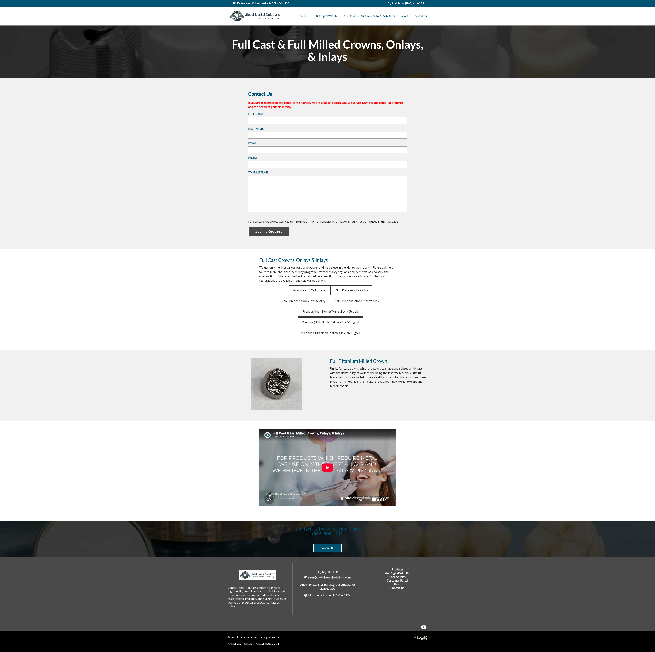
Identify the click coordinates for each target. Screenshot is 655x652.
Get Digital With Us (326, 16)
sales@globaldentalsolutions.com (329, 577)
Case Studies (350, 16)
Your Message (258, 172)
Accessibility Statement (267, 644)
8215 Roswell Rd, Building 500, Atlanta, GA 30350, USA (328, 587)
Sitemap (248, 644)
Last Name (256, 129)
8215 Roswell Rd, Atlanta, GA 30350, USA (261, 3)
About (404, 16)
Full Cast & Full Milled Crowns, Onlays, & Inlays (327, 50)
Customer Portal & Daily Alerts (378, 16)
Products (305, 16)
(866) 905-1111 (327, 533)
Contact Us (420, 16)
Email (252, 143)
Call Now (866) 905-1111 (409, 3)
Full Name (255, 114)
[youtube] (423, 627)
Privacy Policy (234, 644)
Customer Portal (397, 580)
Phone (253, 158)
